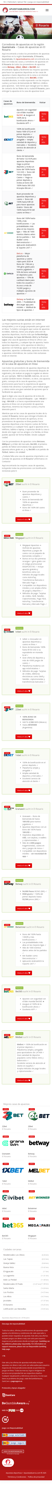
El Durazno (26, 1304)
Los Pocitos (26, 1292)
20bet (24, 67)
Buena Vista (26, 1267)
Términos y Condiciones (17, 1477)
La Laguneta (26, 1275)
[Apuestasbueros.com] (21, 10)
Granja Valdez (26, 1263)
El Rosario (35, 484)
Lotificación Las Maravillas (26, 1309)
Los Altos (26, 1296)
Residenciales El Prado (22, 1284)
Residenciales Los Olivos (26, 1255)
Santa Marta (26, 1288)
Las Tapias (26, 1259)
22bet (18, 67)
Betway (11, 67)
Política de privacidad (36, 1477)
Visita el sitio (44, 116)
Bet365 (33, 67)
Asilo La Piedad (26, 1279)
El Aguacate (26, 1271)
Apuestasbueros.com (25, 59)
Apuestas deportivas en (11, 1318)
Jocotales (26, 1300)
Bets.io (20, 253)
